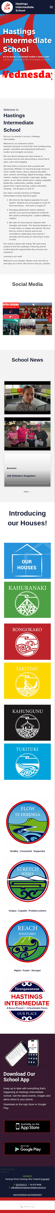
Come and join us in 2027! (22, 439)
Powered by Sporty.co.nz (27, 1204)
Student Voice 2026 (18, 403)
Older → (27, 492)
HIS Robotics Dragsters (21, 475)
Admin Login (29, 1207)
